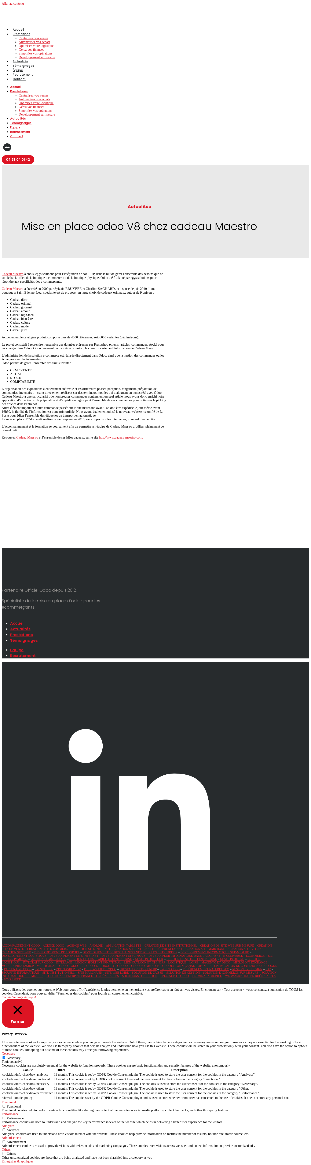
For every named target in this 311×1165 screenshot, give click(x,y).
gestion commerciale (48, 959)
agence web (77, 945)
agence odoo (53, 945)
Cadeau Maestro (12, 274)
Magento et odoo (215, 962)
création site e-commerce (48, 949)
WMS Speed (12, 979)
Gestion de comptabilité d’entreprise (100, 959)
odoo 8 (122, 965)
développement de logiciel (57, 952)
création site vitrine (245, 949)
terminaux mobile (207, 976)
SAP (268, 969)
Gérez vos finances (31, 49)
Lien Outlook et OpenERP (144, 962)
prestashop (44, 969)
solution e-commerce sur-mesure (230, 972)
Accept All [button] (31, 997)
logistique (177, 962)
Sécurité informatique (20, 972)
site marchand (90, 972)
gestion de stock (149, 959)
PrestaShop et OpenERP (138, 969)
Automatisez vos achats (34, 42)
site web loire (117, 972)
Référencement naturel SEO (206, 969)
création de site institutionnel (170, 945)
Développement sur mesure (37, 57)
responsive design (247, 969)
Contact (19, 79)
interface (64, 962)
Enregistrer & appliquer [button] (17, 1161)
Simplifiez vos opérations (35, 53)
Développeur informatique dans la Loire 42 (184, 955)
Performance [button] (10, 1114)
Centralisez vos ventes (33, 38)
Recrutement (23, 74)
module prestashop (18, 965)
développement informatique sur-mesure (214, 952)
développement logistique (24, 955)
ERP (270, 955)
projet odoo (170, 969)
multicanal (46, 965)
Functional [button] (9, 1102)
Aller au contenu (13, 3)
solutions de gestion (139, 976)
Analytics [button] (8, 1126)
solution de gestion (183, 972)
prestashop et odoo (100, 969)
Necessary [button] (8, 1053)
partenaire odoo (18, 969)
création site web (16, 952)
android (96, 945)
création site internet (91, 949)
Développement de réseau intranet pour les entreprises (130, 952)
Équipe (18, 70)
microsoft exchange (250, 962)
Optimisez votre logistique (36, 46)
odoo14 (168, 965)
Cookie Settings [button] (12, 997)
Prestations (21, 34)
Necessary (14, 1058)
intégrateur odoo (38, 962)
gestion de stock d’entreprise (192, 959)
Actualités (20, 61)
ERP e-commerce (15, 959)
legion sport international (98, 962)
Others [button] (6, 1149)
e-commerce (233, 955)
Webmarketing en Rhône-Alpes (250, 976)
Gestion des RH (232, 959)
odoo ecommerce (145, 965)
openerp (204, 965)
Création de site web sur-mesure (227, 945)
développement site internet (74, 955)
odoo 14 (108, 965)
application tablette (123, 945)
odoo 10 (77, 965)
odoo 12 (92, 965)
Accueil (18, 29)
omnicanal (186, 965)
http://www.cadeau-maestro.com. (121, 437)
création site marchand (205, 949)
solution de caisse (147, 972)
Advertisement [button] (11, 1137)
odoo (63, 965)
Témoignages (23, 66)
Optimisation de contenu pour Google (245, 965)
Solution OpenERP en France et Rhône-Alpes (83, 976)
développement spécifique (123, 955)
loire (193, 962)
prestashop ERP (68, 969)
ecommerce (255, 955)
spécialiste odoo (175, 976)
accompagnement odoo (21, 945)
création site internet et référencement (148, 949)
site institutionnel (58, 972)
